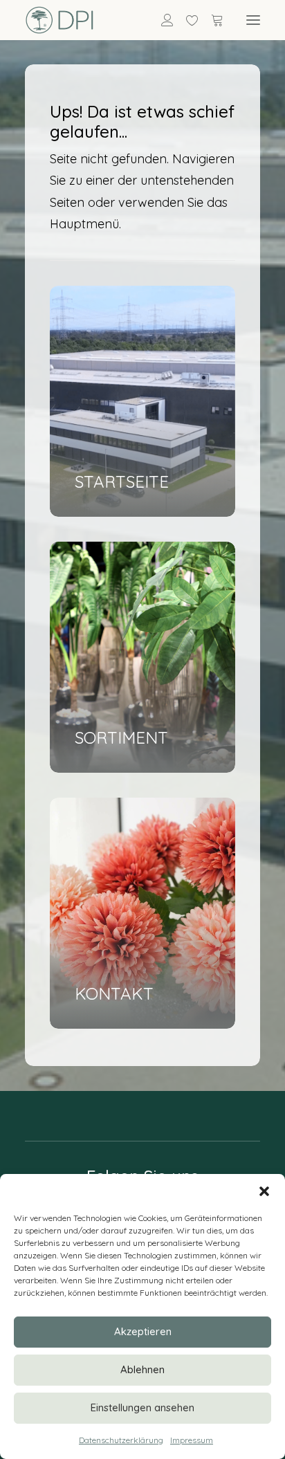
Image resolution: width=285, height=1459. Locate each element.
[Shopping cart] (211, 20)
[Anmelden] (161, 20)
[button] (264, 1191)
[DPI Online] (60, 20)
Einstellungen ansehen (142, 1407)
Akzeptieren (143, 1331)
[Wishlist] (186, 20)
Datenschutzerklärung (121, 1440)
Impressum (191, 1440)
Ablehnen (142, 1369)
